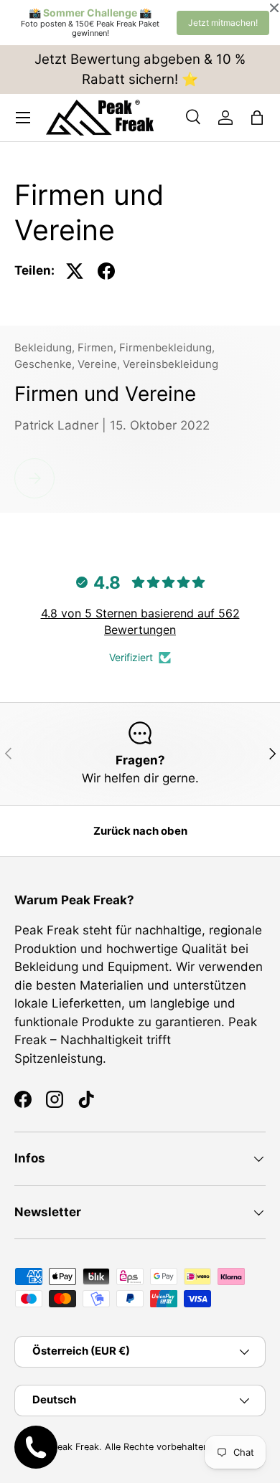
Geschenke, (46, 364)
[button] (257, 117)
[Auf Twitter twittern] (74, 271)
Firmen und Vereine (105, 394)
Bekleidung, (46, 347)
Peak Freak (75, 1446)
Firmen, (98, 347)
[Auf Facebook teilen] (106, 271)
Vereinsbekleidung (170, 364)
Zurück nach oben (140, 831)
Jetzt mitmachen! (223, 22)
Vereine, (100, 364)
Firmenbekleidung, (167, 347)
